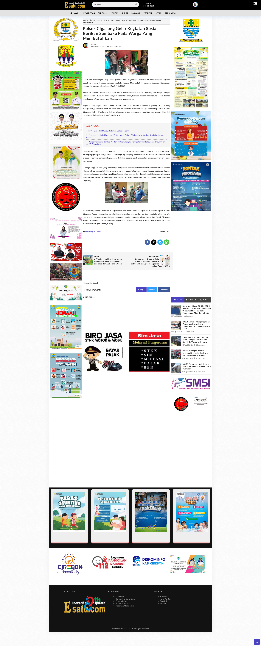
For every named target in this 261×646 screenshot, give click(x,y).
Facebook (164, 289)
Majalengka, (114, 46)
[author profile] (85, 45)
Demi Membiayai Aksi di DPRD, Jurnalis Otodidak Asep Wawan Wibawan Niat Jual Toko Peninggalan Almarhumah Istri (196, 309)
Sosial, (120, 46)
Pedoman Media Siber (125, 606)
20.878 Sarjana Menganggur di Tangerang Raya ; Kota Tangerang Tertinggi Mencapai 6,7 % (196, 325)
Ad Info (163, 603)
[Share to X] (153, 242)
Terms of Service (123, 603)
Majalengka (90, 232)
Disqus (152, 289)
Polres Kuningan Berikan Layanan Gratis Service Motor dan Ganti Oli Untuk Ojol (195, 352)
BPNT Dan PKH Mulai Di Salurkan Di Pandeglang (108, 131)
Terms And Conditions (125, 599)
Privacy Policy (121, 601)
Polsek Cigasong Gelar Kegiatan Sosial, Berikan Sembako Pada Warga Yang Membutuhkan (121, 33)
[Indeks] (195, 4)
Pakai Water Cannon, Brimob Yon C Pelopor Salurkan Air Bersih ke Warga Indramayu (195, 339)
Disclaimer (120, 596)
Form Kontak (165, 599)
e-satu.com (116, 629)
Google (141, 289)
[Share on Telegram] (160, 242)
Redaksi (163, 601)
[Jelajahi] (255, 3)
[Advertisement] (66, 442)
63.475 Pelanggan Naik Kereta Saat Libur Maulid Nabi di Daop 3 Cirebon (196, 366)
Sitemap (163, 596)
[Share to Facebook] (147, 242)
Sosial (98, 232)
